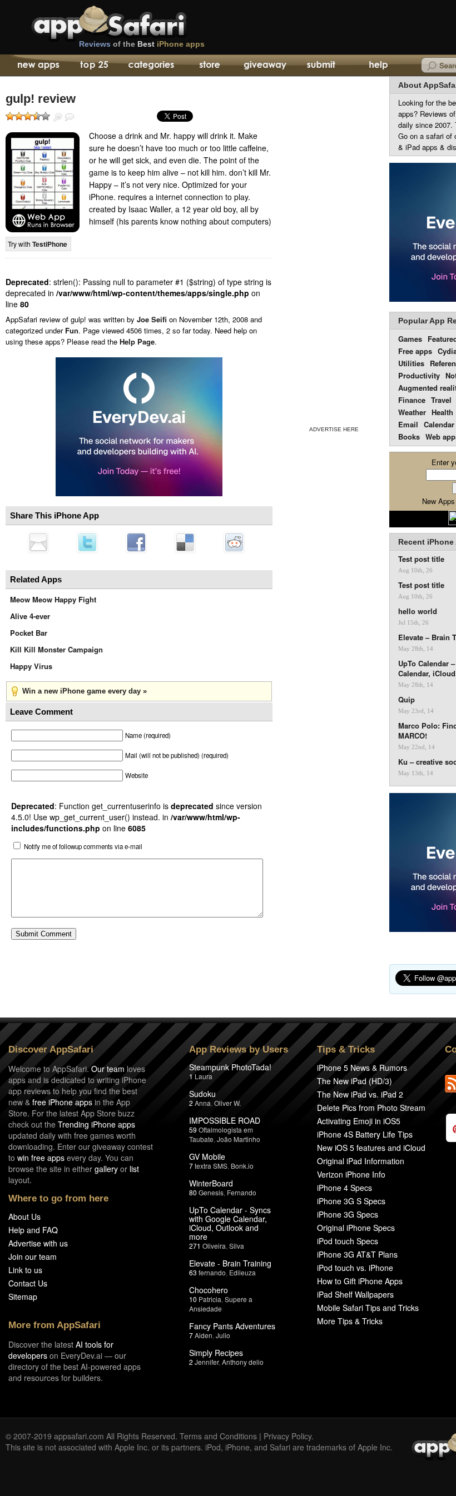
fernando (212, 1272)
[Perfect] (45, 116)
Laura (203, 1076)
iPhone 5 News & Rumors (362, 1067)
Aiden (203, 1335)
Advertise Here (334, 429)
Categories (151, 65)
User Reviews (69, 117)
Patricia (210, 1299)
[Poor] (18, 116)
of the (142, 43)
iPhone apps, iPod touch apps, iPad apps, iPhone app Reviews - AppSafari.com (132, 21)
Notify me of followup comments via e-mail (83, 846)
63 (193, 1272)
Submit (321, 65)
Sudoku (202, 1093)
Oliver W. (227, 1103)
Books (409, 436)
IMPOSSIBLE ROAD (224, 1120)
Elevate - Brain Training (230, 1263)
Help (378, 65)
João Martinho (238, 1139)
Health (442, 412)
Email (408, 424)
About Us (24, 1216)
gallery (106, 1168)
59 (193, 1129)
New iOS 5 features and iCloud (371, 1147)
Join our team (32, 1256)
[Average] (27, 116)
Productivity (419, 375)
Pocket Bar (28, 632)
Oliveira (214, 1245)
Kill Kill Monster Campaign (56, 649)
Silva (236, 1245)
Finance (411, 400)
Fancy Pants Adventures (232, 1326)
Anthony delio (243, 1362)
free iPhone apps (62, 1102)
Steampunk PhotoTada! (230, 1067)
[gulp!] (43, 182)
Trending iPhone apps (96, 1124)
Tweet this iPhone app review (87, 542)
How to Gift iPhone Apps (360, 1280)
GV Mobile (207, 1156)
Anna (203, 1103)
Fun (71, 330)
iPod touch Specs (347, 1240)
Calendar (439, 424)
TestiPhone (49, 244)
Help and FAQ (33, 1229)
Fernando (241, 1192)
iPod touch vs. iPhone (355, 1267)
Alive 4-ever (30, 616)
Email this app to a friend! (38, 542)
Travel (441, 400)
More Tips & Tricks (350, 1321)
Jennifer (207, 1362)
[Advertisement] (333, 249)
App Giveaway (264, 65)
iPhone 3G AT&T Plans (357, 1254)
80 (193, 1192)
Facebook (136, 542)
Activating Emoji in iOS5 (358, 1120)
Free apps (415, 351)
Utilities (411, 363)
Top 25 (94, 65)
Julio (223, 1335)
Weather (412, 412)
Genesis (211, 1192)
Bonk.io (242, 1165)
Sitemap (22, 1296)
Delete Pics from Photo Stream (371, 1107)
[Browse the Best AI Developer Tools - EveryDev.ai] (139, 427)
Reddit (234, 542)
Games (410, 338)
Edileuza (242, 1272)
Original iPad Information (360, 1160)
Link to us (25, 1269)
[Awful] (10, 116)
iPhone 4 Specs (344, 1187)
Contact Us (27, 1283)
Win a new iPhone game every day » (84, 691)
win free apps (41, 1157)
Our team (108, 1068)
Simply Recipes (216, 1352)
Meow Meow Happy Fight (53, 599)
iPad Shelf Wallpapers (355, 1294)
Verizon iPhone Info (351, 1174)
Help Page (137, 341)
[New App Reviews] (38, 65)
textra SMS (211, 1165)
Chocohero (208, 1289)
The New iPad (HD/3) (354, 1080)
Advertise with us (38, 1243)
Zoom (57, 117)
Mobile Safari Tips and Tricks (368, 1307)
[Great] (36, 116)
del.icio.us (185, 542)
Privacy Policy (287, 1436)
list (134, 1168)
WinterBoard (211, 1183)
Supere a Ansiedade (220, 1303)
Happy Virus (31, 666)
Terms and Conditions (218, 1436)
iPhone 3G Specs (347, 1214)
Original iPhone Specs (356, 1227)
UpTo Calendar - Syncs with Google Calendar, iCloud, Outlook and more (230, 1223)
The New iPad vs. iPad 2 (360, 1094)
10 (193, 1299)
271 (195, 1245)
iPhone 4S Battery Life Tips (365, 1134)
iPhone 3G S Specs (351, 1200)
